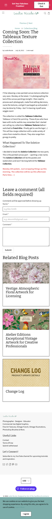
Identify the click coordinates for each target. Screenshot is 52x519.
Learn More (19, 507)
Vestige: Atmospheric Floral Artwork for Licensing (22, 292)
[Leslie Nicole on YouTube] (16, 465)
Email (6, 214)
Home (17, 28)
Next (30, 23)
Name (6, 204)
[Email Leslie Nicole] (4, 465)
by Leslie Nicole (8, 50)
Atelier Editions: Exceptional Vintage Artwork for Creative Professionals (22, 340)
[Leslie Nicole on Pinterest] (13, 465)
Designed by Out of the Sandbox (29, 496)
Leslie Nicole (12, 496)
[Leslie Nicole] (26, 13)
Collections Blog (30, 28)
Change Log (15, 391)
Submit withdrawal (10, 445)
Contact (6, 440)
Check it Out (41, 5)
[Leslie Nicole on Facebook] (7, 465)
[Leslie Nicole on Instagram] (10, 465)
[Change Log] (26, 373)
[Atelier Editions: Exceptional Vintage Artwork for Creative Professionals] (26, 319)
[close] (49, 5)
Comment (7, 224)
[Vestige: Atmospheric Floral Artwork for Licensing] (26, 273)
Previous (23, 23)
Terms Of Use (8, 443)
